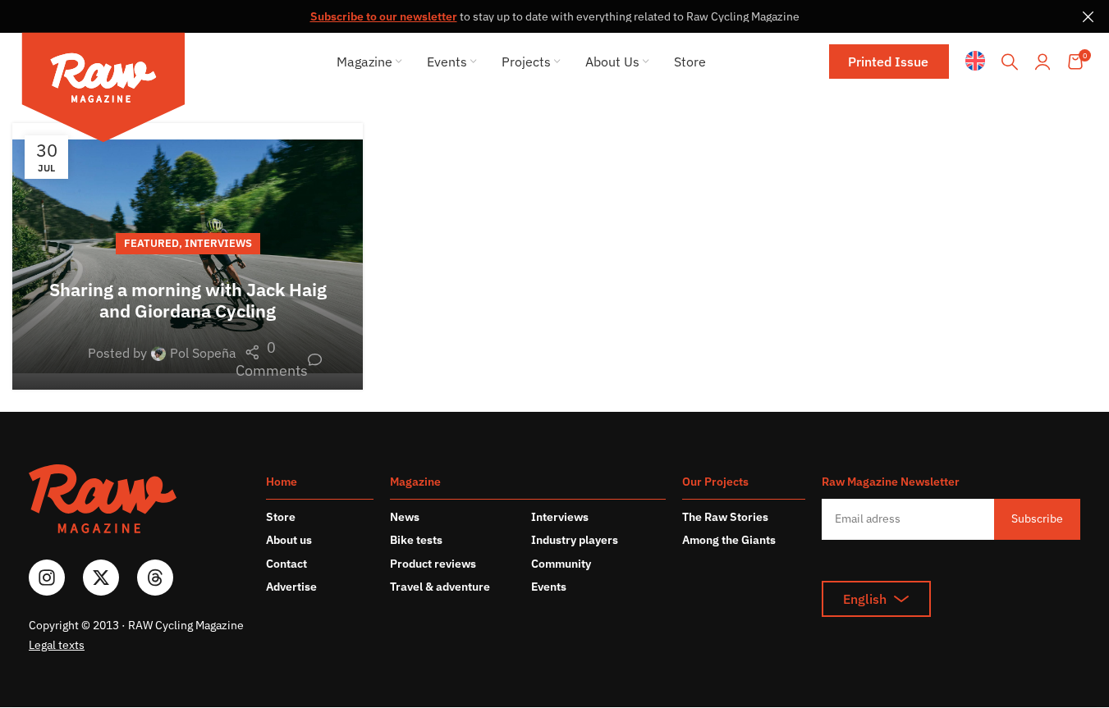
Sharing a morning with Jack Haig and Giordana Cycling (188, 299)
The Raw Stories (725, 516)
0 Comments (278, 359)
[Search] (1009, 61)
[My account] (1042, 61)
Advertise (291, 586)
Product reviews (433, 563)
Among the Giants (729, 539)
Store (281, 516)
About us (289, 539)
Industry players (574, 539)
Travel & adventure (440, 586)
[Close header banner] (1088, 16)
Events (548, 586)
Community (561, 563)
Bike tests (416, 539)
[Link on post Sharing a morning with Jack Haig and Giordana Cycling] (187, 256)
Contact (286, 563)
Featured (151, 243)
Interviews (218, 243)
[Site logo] (103, 90)
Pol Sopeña (203, 353)
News (404, 516)
